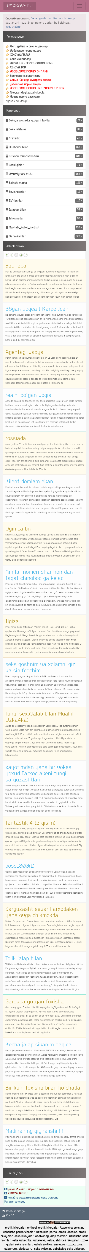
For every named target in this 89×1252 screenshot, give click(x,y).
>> (25, 255)
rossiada (15, 438)
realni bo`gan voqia (28, 395)
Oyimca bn (18, 529)
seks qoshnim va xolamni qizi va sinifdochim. (40, 667)
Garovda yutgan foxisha (34, 1002)
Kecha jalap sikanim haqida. (39, 1045)
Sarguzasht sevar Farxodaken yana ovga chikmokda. (41, 912)
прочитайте (13, 26)
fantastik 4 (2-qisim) (30, 823)
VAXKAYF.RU (20, 5)
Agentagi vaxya (24, 352)
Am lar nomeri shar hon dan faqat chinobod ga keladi (39, 575)
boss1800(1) (20, 866)
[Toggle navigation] (79, 6)
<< (7, 255)
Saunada (15, 266)
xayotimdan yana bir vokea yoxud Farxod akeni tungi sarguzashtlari (38, 773)
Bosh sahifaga (15, 1211)
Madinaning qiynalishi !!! (34, 1131)
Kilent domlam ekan (29, 481)
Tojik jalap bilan (23, 958)
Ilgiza (12, 621)
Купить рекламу (16, 100)
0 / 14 (10, 1215)
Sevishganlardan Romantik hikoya (53, 18)
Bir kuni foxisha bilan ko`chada (42, 1088)
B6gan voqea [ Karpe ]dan (36, 309)
